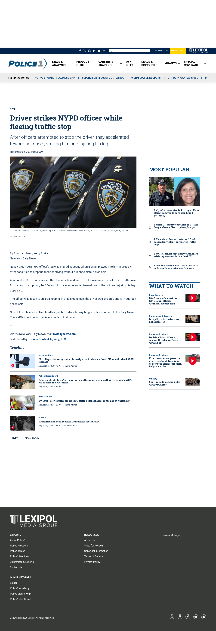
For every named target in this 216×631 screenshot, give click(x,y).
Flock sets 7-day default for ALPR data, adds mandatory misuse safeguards (176, 267)
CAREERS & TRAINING (105, 63)
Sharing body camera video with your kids (164, 383)
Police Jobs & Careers (160, 316)
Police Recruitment (48, 376)
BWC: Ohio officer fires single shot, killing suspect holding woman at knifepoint (84, 400)
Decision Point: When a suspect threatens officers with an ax (163, 340)
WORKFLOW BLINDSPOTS (146, 77)
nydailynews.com (64, 334)
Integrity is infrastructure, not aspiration (164, 320)
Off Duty (153, 379)
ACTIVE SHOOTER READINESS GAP (55, 77)
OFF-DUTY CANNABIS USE (183, 77)
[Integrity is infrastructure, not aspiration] (192, 319)
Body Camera (45, 397)
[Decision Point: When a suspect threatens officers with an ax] (192, 337)
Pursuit (42, 417)
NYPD (15, 438)
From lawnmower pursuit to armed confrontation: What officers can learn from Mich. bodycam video (165, 362)
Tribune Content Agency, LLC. (47, 339)
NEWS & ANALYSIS (59, 63)
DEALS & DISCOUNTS (149, 63)
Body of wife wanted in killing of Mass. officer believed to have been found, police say (176, 213)
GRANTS (171, 63)
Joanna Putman (70, 366)
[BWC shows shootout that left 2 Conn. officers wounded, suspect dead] (192, 298)
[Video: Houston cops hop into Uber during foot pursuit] (22, 423)
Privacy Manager (171, 535)
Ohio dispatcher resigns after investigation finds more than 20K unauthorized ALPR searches (86, 360)
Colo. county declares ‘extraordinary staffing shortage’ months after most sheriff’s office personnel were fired (85, 381)
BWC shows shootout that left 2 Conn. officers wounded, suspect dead (163, 301)
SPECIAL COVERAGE (191, 63)
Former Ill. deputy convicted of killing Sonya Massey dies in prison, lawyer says (176, 227)
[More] (71, 63)
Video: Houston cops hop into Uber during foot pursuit (68, 421)
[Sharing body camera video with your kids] (192, 382)
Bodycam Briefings (158, 334)
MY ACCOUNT (177, 51)
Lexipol (31, 618)
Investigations (45, 355)
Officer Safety (32, 438)
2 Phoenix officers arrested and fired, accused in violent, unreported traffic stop (175, 242)
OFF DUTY (129, 63)
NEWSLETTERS (161, 51)
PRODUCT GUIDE (82, 63)
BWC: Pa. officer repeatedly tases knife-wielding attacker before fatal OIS (176, 255)
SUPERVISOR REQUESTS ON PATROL (103, 77)
